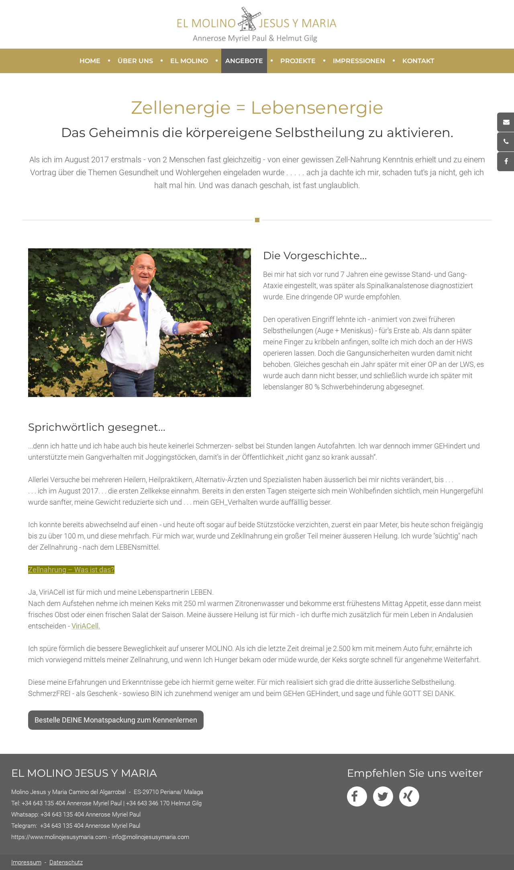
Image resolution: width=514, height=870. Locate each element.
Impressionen (357, 60)
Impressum (26, 862)
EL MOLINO (187, 60)
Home (90, 61)
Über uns (133, 60)
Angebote (242, 60)
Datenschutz (66, 862)
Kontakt (418, 61)
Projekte (296, 60)
